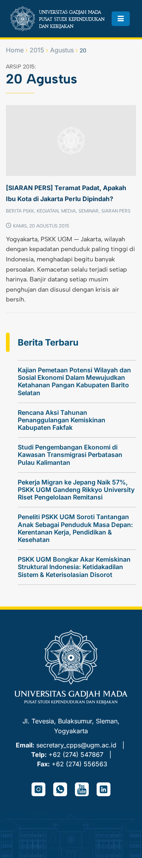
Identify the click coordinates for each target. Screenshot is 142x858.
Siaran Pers (116, 211)
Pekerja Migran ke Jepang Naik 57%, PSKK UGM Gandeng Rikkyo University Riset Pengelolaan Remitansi (76, 489)
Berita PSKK (20, 211)
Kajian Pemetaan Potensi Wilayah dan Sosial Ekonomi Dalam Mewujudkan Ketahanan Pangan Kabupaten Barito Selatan (74, 381)
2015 (37, 50)
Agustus (62, 50)
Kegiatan (47, 211)
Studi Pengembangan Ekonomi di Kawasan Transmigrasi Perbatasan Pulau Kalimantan (70, 454)
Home (15, 50)
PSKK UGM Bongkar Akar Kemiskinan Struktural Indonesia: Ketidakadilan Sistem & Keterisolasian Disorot (74, 566)
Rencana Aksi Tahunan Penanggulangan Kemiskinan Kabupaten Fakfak (61, 420)
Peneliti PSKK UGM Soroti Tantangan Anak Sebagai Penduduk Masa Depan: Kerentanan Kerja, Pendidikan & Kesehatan (75, 528)
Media (68, 211)
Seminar (88, 211)
